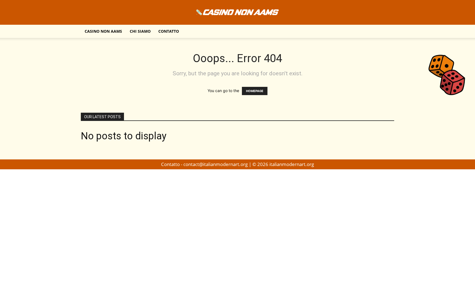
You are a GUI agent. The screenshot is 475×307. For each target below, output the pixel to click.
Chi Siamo (140, 31)
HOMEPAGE (254, 91)
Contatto (168, 31)
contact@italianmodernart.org (215, 164)
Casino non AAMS (103, 31)
